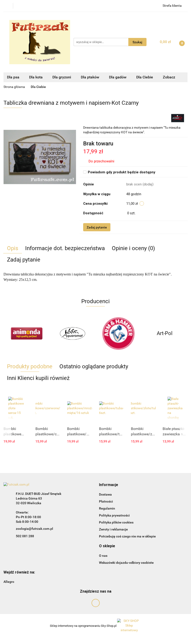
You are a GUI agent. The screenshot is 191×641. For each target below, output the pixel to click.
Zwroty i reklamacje (113, 529)
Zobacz (169, 77)
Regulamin (107, 508)
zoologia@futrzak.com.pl (34, 528)
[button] (108, 485)
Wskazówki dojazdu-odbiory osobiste (126, 562)
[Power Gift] (177, 118)
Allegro (8, 582)
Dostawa (105, 494)
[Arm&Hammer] (119, 333)
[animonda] (26, 333)
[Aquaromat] (73, 333)
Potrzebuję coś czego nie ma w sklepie (127, 536)
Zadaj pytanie (97, 227)
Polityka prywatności (114, 515)
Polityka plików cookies (116, 522)
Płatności (106, 501)
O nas (103, 555)
